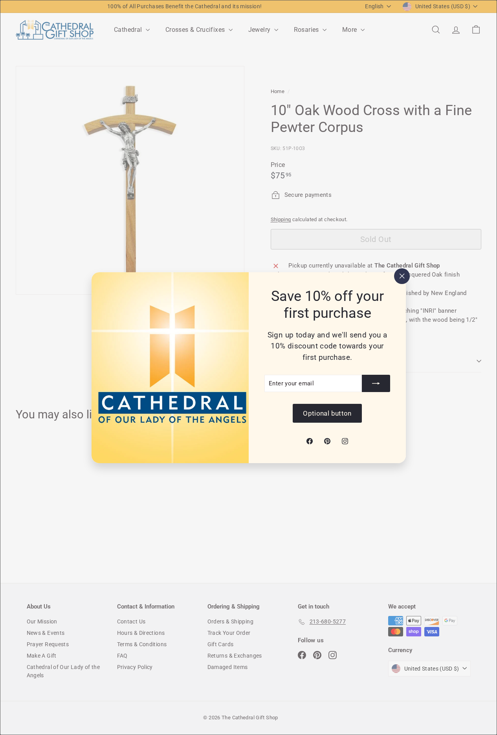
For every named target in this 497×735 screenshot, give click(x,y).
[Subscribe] (376, 383)
